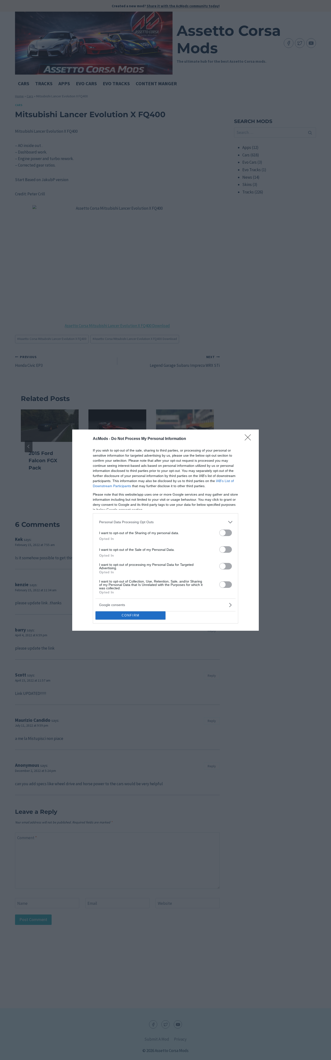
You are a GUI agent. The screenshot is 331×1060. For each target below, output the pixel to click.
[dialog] (165, 530)
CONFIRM (131, 615)
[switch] (225, 533)
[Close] (249, 439)
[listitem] (165, 522)
